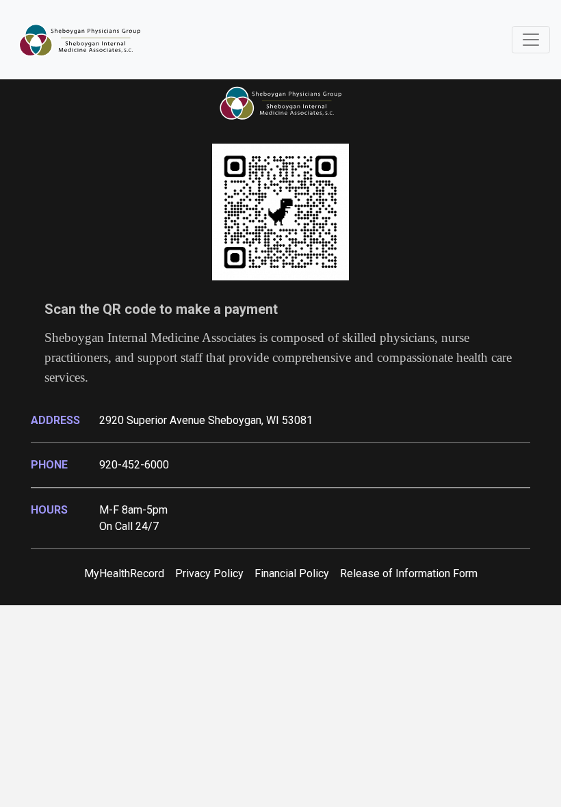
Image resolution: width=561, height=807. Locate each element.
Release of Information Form (409, 573)
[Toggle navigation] (531, 39)
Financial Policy (292, 573)
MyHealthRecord (124, 573)
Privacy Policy (209, 573)
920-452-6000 (134, 464)
